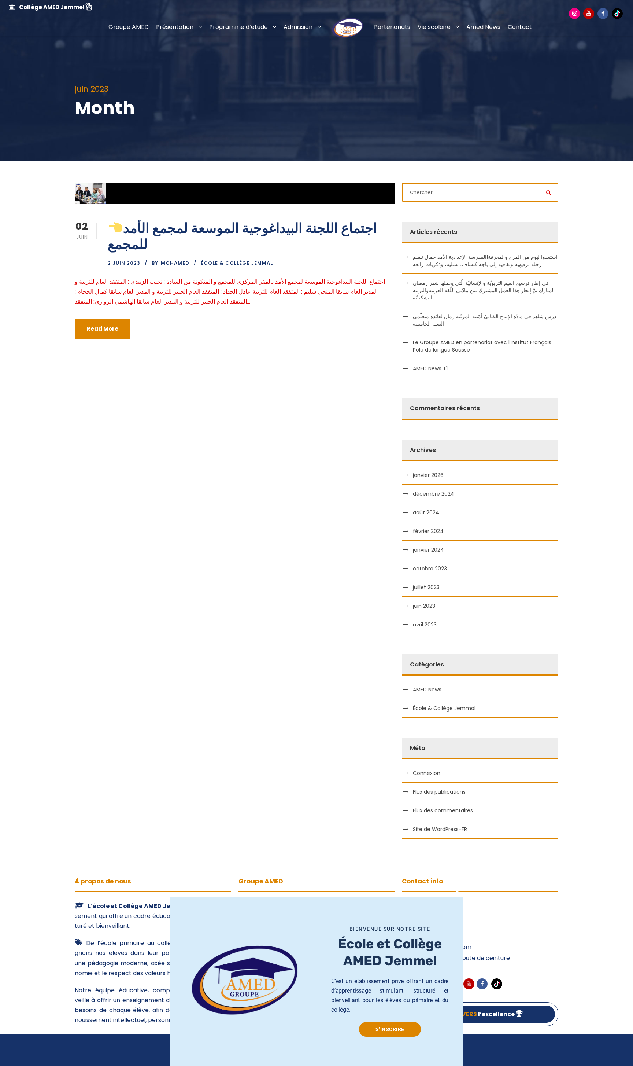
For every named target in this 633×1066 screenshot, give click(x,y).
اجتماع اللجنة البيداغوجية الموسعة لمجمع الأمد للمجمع (242, 236)
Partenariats (392, 27)
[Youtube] (588, 13)
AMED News (427, 689)
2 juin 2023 (124, 263)
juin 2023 (424, 606)
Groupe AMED (128, 27)
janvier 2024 (428, 550)
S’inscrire (389, 1029)
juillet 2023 (426, 587)
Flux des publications (439, 791)
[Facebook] (602, 13)
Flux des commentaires (443, 810)
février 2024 (428, 531)
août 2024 (426, 512)
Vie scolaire (434, 27)
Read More (102, 328)
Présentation (174, 27)
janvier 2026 (428, 475)
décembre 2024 (433, 493)
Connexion (426, 773)
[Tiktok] (617, 13)
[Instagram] (574, 13)
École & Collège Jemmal (237, 263)
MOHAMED (175, 263)
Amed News (483, 27)
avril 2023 (425, 624)
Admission (298, 27)
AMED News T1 (430, 368)
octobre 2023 (430, 568)
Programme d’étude (238, 27)
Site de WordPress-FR (440, 829)
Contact (520, 27)
